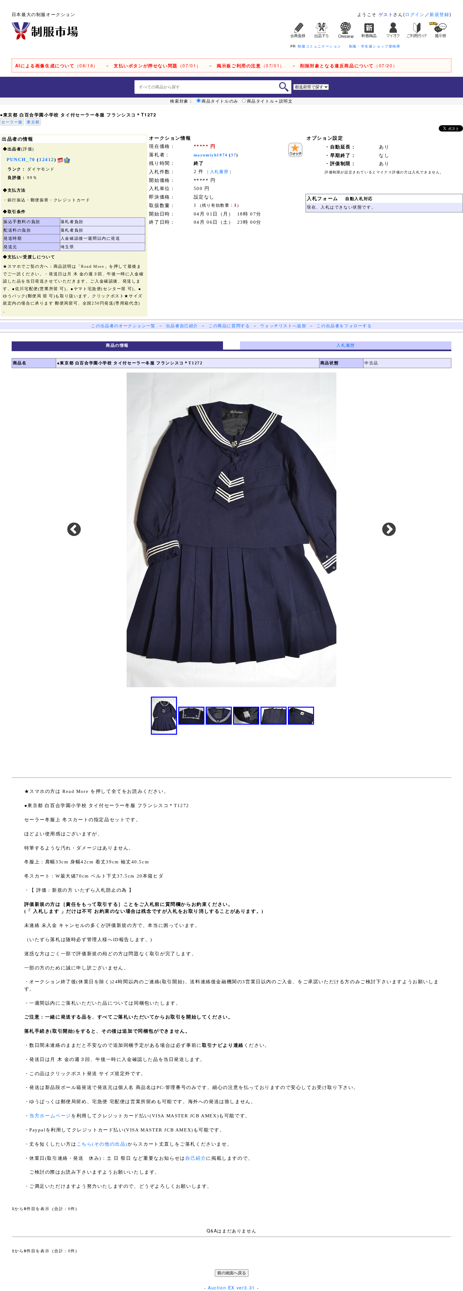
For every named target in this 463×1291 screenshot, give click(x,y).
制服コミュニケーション (319, 45)
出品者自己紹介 (182, 325)
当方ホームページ (50, 1115)
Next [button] (389, 530)
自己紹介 (195, 1158)
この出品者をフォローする (344, 325)
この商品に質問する (229, 325)
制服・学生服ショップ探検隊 (375, 45)
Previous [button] (74, 530)
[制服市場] (45, 30)
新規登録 (439, 14)
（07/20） (348, 65)
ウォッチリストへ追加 (283, 325)
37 (233, 155)
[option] (231, 530)
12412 (46, 159)
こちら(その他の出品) (102, 1144)
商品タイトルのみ (220, 101)
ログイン (415, 14)
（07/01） (157, 65)
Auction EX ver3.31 (231, 1287)
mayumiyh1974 (211, 155)
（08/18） (56, 65)
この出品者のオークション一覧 (123, 325)
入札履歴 (219, 171)
